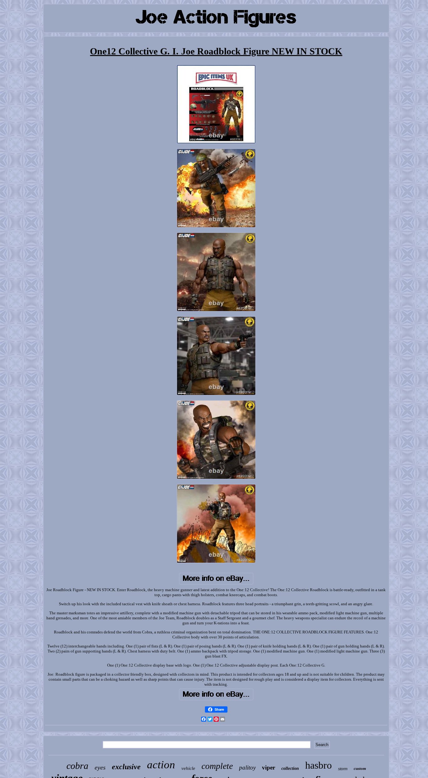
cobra (77, 765)
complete (217, 766)
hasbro (318, 765)
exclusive (126, 767)
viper (268, 767)
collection (290, 768)
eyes (100, 767)
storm (342, 769)
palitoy (247, 767)
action (161, 765)
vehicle (188, 768)
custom (360, 768)
